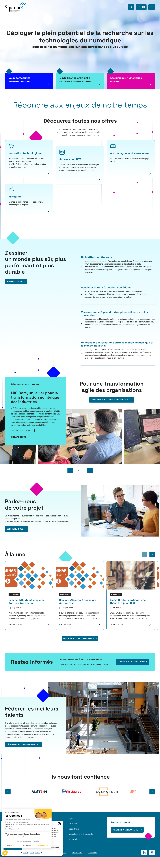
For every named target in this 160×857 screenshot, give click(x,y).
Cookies (25, 853)
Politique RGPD (35, 853)
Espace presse (77, 853)
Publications (92, 853)
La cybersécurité (19, 79)
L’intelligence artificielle (75, 79)
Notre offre (73, 824)
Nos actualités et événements (81, 834)
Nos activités (74, 829)
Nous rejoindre (74, 839)
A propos (72, 818)
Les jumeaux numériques (126, 79)
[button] (59, 824)
